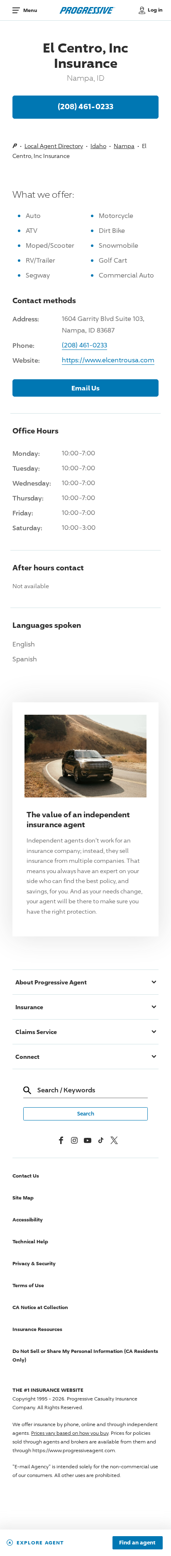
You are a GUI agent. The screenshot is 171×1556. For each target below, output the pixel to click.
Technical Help (30, 1241)
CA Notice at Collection (40, 1307)
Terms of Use (28, 1285)
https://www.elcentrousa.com (108, 360)
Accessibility (27, 1219)
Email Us (85, 388)
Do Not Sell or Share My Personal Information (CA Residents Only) (85, 1355)
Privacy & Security (34, 1263)
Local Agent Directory (53, 145)
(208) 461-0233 (85, 106)
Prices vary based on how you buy (69, 1433)
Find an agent (137, 1542)
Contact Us (25, 1176)
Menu (30, 10)
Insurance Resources (37, 1329)
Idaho (98, 145)
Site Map (23, 1198)
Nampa (124, 145)
